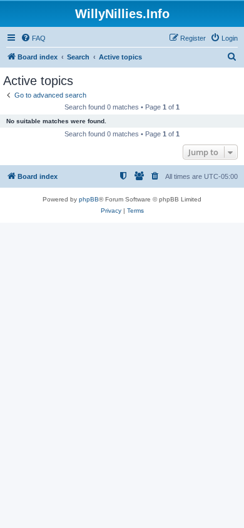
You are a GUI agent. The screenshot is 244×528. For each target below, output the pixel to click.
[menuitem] (33, 38)
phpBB (89, 199)
